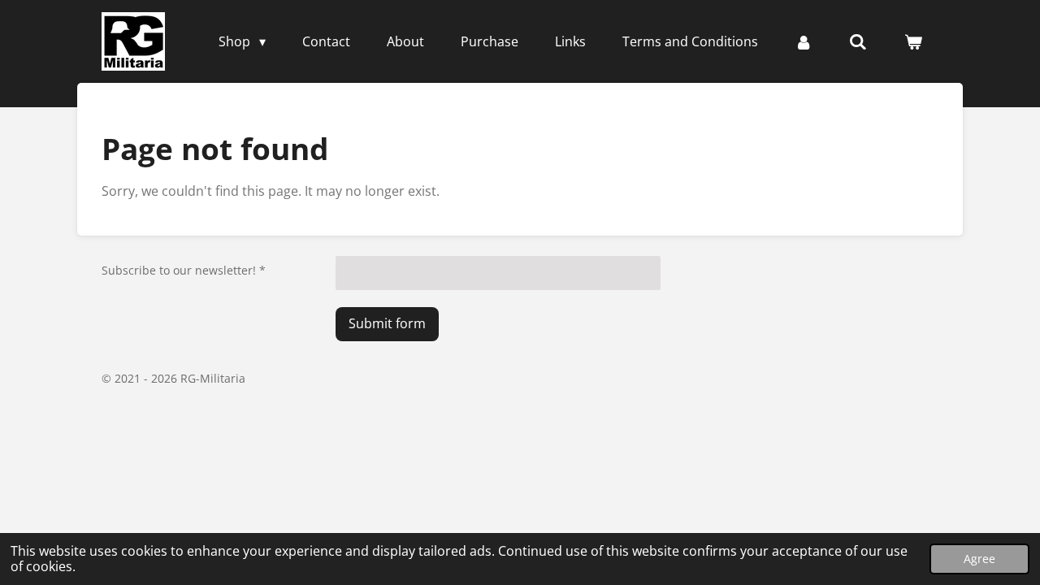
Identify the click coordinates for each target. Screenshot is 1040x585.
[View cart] (913, 41)
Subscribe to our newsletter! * (184, 270)
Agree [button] (979, 558)
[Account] (803, 41)
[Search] (858, 41)
